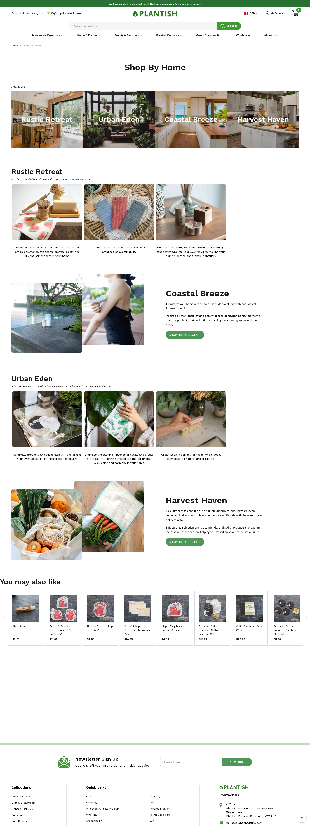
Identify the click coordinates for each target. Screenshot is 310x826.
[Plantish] (155, 14)
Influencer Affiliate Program (102, 808)
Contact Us (93, 796)
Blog (151, 802)
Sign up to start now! (66, 13)
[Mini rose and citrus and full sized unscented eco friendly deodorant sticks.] (46, 318)
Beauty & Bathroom (23, 802)
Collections (21, 787)
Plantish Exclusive (22, 808)
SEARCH (232, 26)
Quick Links (96, 787)
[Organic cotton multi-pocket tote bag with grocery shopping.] (46, 524)
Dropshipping (94, 820)
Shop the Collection (185, 335)
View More (18, 86)
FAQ (151, 820)
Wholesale (92, 814)
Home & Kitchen (21, 796)
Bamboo (16, 814)
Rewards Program (159, 808)
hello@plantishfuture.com (244, 823)
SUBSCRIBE (237, 762)
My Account (278, 13)
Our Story (154, 796)
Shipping (91, 802)
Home (15, 45)
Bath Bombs (19, 821)
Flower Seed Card (159, 814)
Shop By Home (31, 45)
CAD (252, 13)
